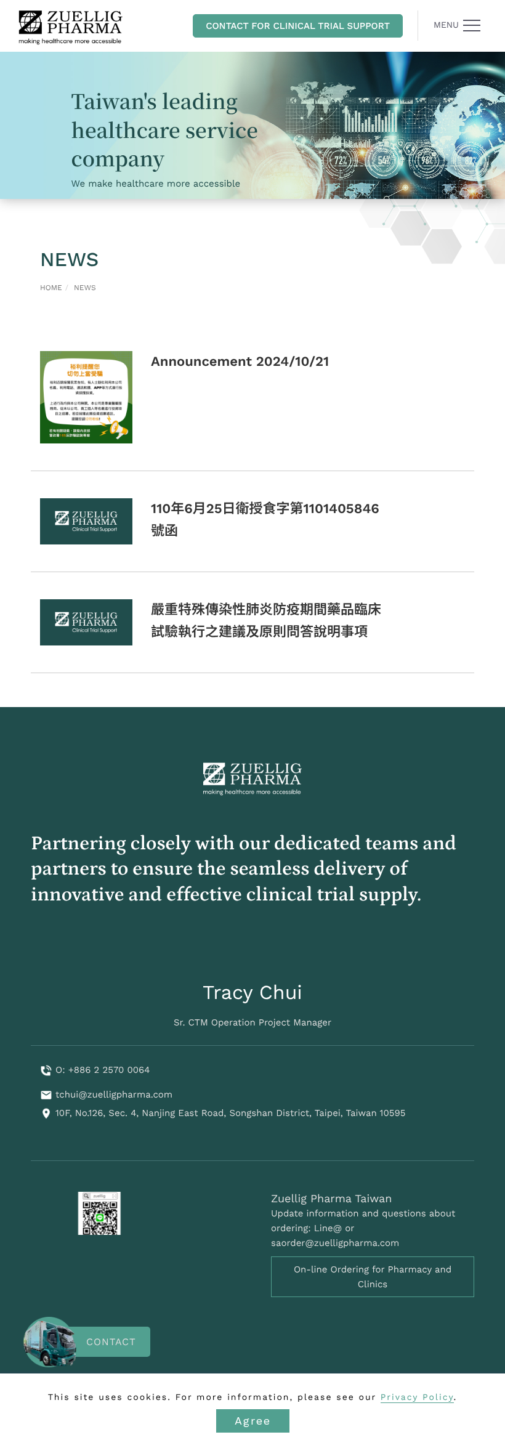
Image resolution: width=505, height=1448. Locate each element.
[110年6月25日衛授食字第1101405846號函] (86, 521)
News (85, 287)
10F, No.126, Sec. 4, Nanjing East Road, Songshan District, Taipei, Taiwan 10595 (230, 1112)
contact (111, 1342)
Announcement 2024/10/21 (240, 362)
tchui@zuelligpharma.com (113, 1094)
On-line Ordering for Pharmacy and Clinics (372, 1277)
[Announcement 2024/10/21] (86, 397)
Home (51, 287)
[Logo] (70, 26)
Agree (253, 1420)
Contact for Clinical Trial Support (298, 25)
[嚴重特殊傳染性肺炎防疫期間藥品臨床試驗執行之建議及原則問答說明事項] (86, 622)
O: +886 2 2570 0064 (102, 1069)
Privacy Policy (417, 1397)
